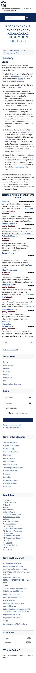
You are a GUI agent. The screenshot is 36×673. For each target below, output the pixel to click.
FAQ (4, 381)
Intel (4, 297)
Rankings (6, 368)
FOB (6, 507)
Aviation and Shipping (14, 538)
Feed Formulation (11, 521)
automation (16, 116)
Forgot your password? (12, 425)
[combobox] (15, 18)
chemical (8, 139)
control (20, 79)
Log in (18, 420)
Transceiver (10, 526)
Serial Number (7, 285)
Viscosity (9, 533)
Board (7, 505)
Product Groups (9, 378)
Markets (6, 375)
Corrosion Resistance (14, 531)
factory (7, 105)
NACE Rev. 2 (10, 512)
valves (23, 146)
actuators (17, 167)
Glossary (6, 371)
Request (8, 500)
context (17, 74)
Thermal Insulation (13, 536)
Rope (7, 519)
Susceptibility (11, 524)
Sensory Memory (9, 253)
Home (5, 362)
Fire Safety (10, 547)
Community (9, 510)
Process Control (8, 224)
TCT (7, 540)
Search (31, 18)
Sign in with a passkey (20, 413)
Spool (4, 211)
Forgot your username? (12, 427)
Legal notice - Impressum (12, 384)
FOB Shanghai (10, 503)
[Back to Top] (32, 669)
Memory (5, 201)
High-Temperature (9, 270)
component (16, 76)
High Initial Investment (14, 529)
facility (24, 105)
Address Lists (8, 365)
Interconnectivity (8, 309)
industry (18, 87)
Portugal (9, 543)
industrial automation (26, 132)
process (20, 81)
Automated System (9, 236)
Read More (29, 209)
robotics (31, 155)
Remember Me (11, 408)
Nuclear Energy (12, 545)
